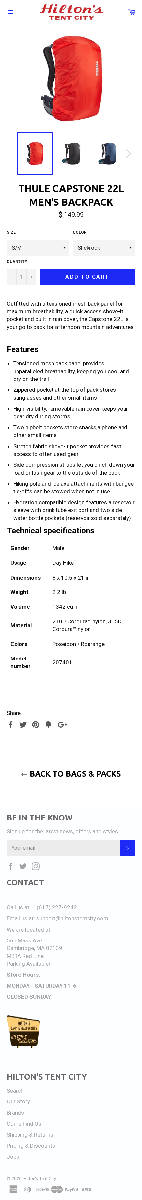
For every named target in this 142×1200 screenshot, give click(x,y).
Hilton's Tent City (40, 1178)
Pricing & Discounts (31, 1145)
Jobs (13, 1156)
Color (80, 232)
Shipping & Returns (30, 1134)
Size (11, 232)
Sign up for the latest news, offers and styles (62, 831)
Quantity (17, 262)
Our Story (18, 1101)
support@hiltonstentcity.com (72, 918)
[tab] (71, 530)
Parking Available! (28, 963)
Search (15, 1090)
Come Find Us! (25, 1123)
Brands (15, 1112)
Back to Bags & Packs (74, 773)
